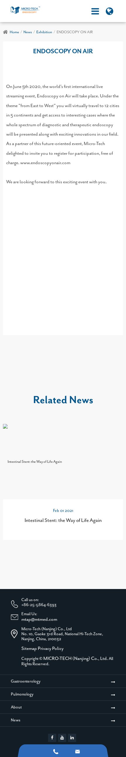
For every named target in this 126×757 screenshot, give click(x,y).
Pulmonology (22, 694)
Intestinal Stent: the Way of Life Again (63, 520)
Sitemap (29, 648)
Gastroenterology (25, 681)
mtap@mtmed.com (39, 619)
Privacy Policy (51, 648)
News (27, 31)
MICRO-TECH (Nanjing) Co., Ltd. (75, 658)
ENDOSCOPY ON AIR (75, 31)
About (16, 707)
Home (14, 31)
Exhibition (44, 31)
